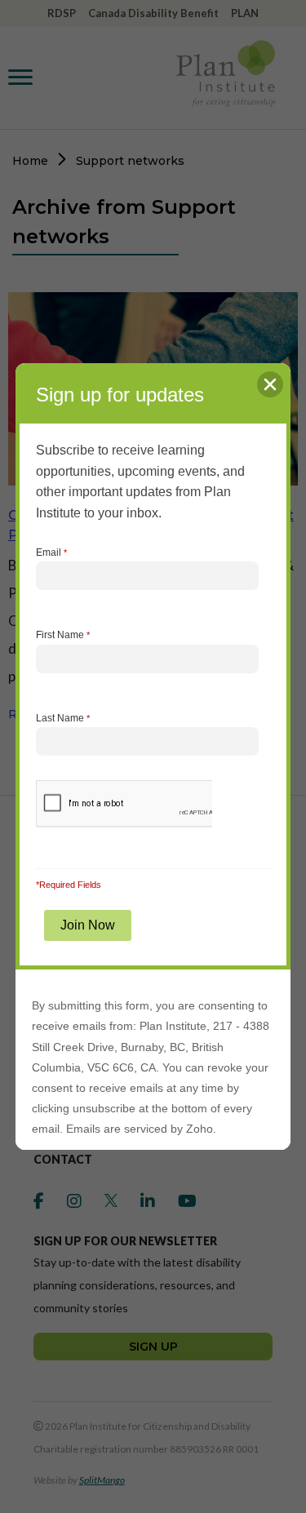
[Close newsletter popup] (270, 384)
